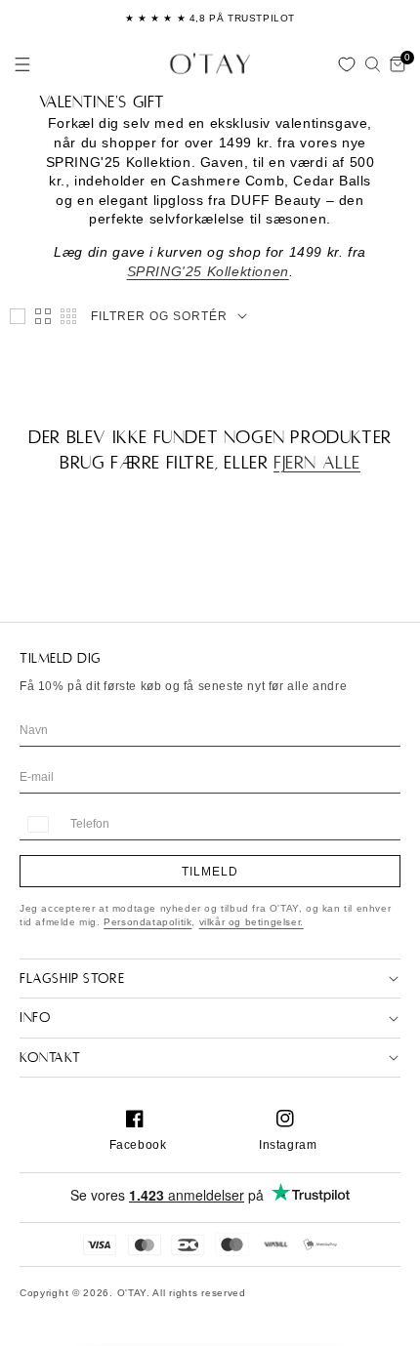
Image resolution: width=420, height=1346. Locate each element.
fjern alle (316, 462)
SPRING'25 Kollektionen (208, 271)
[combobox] (37, 824)
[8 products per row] (68, 316)
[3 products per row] (17, 316)
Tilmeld (210, 871)
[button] (22, 64)
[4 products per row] (43, 316)
